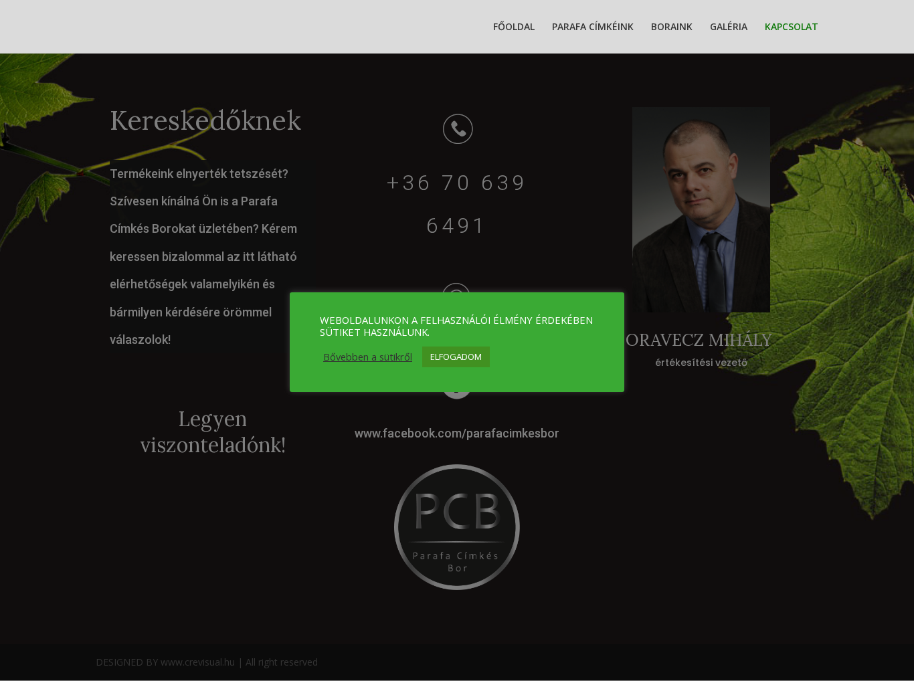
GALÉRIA (728, 27)
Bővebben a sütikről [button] (367, 357)
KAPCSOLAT (791, 27)
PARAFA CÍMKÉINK (593, 27)
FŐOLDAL (514, 27)
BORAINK (672, 27)
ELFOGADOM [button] (456, 357)
